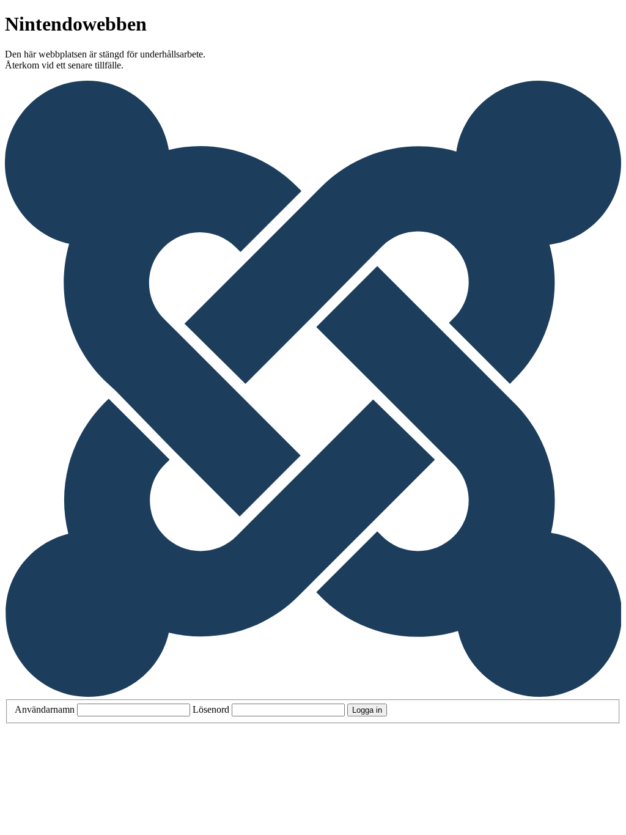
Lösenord (211, 709)
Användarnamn (45, 709)
